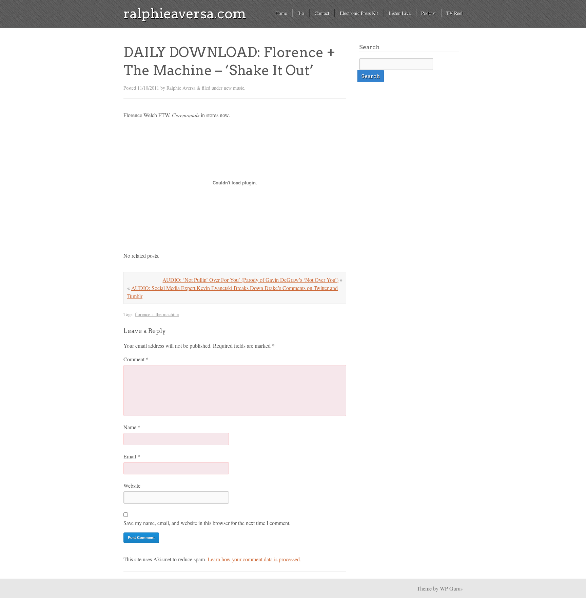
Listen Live (400, 13)
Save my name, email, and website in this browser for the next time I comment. (207, 522)
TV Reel (454, 13)
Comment (136, 359)
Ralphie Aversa (181, 88)
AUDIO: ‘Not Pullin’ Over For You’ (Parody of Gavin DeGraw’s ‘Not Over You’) (250, 279)
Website (131, 485)
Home (281, 13)
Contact (322, 13)
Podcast (428, 13)
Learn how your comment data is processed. (254, 559)
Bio (300, 13)
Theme (424, 588)
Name (131, 427)
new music (234, 88)
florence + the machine (157, 314)
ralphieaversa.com (184, 13)
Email (131, 456)
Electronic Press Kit (359, 13)
